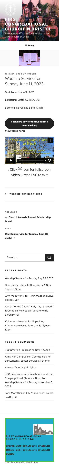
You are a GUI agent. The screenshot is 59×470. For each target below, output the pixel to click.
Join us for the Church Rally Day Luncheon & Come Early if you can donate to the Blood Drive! (29, 310)
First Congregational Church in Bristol (28, 24)
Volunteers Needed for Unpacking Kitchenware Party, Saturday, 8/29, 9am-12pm (28, 325)
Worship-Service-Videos (26, 194)
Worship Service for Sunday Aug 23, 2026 (29, 278)
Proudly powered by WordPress (21, 462)
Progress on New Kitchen (35, 349)
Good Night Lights (25, 367)
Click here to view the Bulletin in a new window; (29, 123)
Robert (32, 74)
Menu (31, 45)
